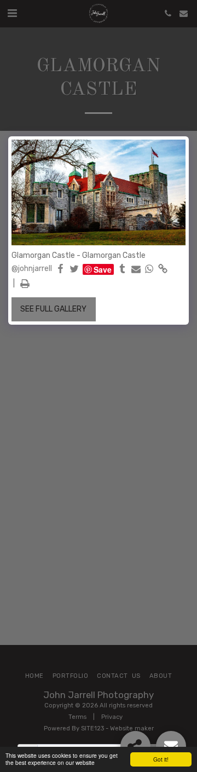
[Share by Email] (136, 269)
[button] (12, 13)
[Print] (25, 284)
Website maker (132, 728)
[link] (163, 269)
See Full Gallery (53, 309)
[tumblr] (123, 269)
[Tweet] (74, 269)
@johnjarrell (31, 268)
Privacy (112, 717)
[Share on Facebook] (61, 269)
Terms (77, 717)
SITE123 (92, 728)
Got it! (161, 759)
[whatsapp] (149, 269)
